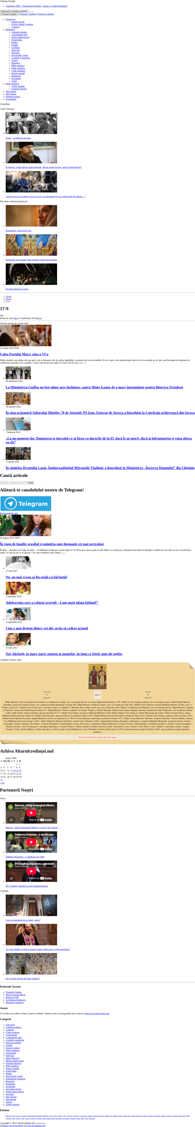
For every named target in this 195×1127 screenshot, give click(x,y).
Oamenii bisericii (19, 89)
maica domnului (137, 1116)
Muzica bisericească (15, 1061)
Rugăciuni (16, 76)
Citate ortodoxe (18, 71)
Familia (14, 45)
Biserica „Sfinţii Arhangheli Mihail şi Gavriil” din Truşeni (32, 827)
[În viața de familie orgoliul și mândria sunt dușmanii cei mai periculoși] (25, 535)
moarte (169, 1116)
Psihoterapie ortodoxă (15, 1079)
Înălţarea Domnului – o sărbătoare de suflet (25, 857)
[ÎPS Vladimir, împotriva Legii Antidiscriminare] (31, 881)
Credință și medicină (20, 58)
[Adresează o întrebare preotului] (30, 11)
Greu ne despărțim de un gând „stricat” (23, 920)
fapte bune (101, 1116)
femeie (107, 1116)
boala (13, 1116)
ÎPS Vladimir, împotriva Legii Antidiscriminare (27, 886)
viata (86, 1118)
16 (20, 770)
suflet (78, 1118)
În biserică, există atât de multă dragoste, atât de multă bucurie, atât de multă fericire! (43, 167)
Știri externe (11, 94)
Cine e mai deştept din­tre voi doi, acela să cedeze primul (47, 628)
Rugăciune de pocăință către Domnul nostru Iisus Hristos (31, 260)
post (13, 1118)
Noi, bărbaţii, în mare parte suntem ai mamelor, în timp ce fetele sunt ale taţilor (64, 654)
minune (163, 1116)
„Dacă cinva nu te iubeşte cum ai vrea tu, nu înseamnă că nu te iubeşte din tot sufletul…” (46, 196)
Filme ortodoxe (18, 68)
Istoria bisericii (12, 83)
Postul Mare (16, 40)
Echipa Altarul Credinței (22, 24)
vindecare (92, 1118)
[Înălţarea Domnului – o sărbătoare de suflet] (31, 852)
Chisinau (46, 1116)
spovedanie (66, 1118)
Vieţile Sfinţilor (12, 1104)
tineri (82, 1118)
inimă (125, 1116)
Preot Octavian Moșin (15, 995)
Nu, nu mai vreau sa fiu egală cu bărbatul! (36, 577)
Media (8, 299)
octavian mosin (177, 1116)
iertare (120, 1116)
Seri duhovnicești (13, 1089)
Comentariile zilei (19, 35)
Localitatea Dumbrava (16, 1000)
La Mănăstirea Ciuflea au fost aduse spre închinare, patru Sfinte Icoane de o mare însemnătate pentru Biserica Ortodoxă (94, 387)
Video (14, 81)
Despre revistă (17, 22)
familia (90, 1116)
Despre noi (11, 19)
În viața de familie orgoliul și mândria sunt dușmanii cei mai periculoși (52, 544)
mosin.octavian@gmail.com (96, 1013)
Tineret (14, 60)
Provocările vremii (19, 55)
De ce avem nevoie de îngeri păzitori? (23, 978)
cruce (65, 1116)
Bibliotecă (10, 29)
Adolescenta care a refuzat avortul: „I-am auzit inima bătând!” (52, 602)
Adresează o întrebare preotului (14, 11)
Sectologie (16, 78)
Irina (16, 318)
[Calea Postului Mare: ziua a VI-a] (25, 345)
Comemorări (11, 1035)
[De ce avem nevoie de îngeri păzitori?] (31, 974)
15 (17, 770)
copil (55, 1116)
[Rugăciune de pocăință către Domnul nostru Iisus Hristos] (31, 255)
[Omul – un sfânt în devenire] (31, 133)
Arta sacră (10, 1024)
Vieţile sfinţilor (18, 86)
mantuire (150, 1116)
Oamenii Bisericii (13, 1063)
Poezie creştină (18, 73)
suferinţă (73, 1118)
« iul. (2, 783)
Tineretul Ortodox (14, 992)
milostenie (157, 1116)
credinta (59, 1116)
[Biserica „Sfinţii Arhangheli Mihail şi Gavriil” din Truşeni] (31, 823)
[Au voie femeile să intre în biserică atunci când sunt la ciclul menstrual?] (31, 944)
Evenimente (11, 99)
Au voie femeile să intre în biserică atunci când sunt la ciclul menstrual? (38, 949)
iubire (129, 1116)
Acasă (8, 296)
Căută (30, 483)
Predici (14, 42)
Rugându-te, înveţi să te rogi (18, 230)
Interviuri (15, 50)
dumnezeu (83, 1116)
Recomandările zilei (9, 513)
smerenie (59, 1118)
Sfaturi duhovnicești (20, 37)
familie (95, 1116)
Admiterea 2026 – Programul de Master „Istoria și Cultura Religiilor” (37, 6)
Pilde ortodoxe (18, 65)
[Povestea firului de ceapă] (31, 284)
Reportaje (15, 63)
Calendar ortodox (19, 32)
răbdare (39, 1118)
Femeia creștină (13, 1048)
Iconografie (11, 1053)
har (111, 1116)
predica (18, 1118)
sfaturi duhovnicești (48, 1118)
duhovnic (76, 1116)
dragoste (70, 1116)
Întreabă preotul (13, 96)
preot (22, 1118)
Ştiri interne (11, 91)
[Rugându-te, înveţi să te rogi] (31, 226)
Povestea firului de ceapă (17, 289)
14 (14, 770)
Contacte (15, 27)
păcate (27, 1118)
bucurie (18, 1116)
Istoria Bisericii (12, 1058)
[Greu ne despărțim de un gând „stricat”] (31, 915)
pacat (184, 1116)
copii (51, 1116)
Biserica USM (12, 997)
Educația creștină (13, 1043)
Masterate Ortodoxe (15, 1002)
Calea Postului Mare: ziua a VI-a (24, 354)
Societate (15, 53)
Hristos (115, 1116)
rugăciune (33, 1118)
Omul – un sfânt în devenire (18, 138)
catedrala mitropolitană (35, 1116)
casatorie (24, 1116)
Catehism (15, 47)
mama (145, 1116)
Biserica (8, 1116)
